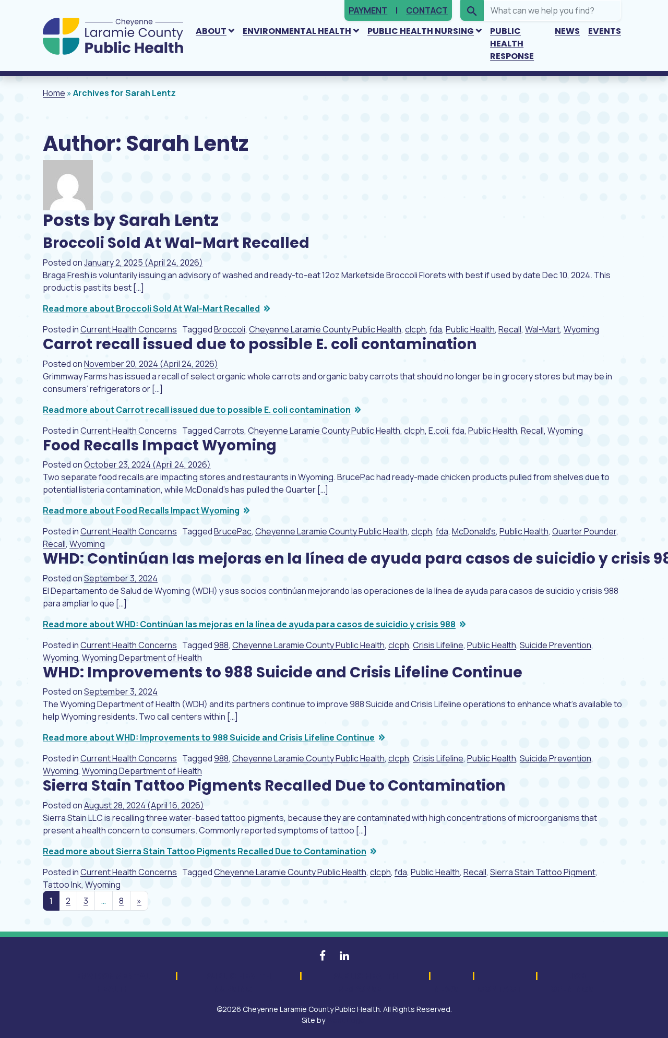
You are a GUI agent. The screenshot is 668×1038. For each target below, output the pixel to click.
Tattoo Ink (62, 884)
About (211, 31)
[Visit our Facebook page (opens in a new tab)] (323, 955)
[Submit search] (472, 10)
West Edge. (346, 1020)
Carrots (229, 430)
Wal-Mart (542, 329)
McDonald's (474, 531)
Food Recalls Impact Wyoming (160, 445)
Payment (368, 10)
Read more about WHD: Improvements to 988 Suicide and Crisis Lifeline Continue (209, 737)
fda (436, 329)
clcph (415, 329)
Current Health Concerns (128, 329)
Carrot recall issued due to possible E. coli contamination (259, 344)
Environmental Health (297, 31)
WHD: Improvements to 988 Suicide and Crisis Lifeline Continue (282, 672)
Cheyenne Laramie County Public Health (325, 329)
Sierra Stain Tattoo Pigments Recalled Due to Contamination (274, 785)
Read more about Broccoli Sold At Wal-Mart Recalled (151, 308)
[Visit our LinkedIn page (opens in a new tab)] (344, 955)
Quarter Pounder (584, 531)
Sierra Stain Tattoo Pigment (542, 872)
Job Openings (572, 982)
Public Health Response (512, 43)
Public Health (470, 329)
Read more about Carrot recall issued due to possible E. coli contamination (197, 409)
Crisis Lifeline (438, 645)
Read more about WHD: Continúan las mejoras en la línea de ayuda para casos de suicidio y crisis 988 (249, 624)
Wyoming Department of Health (142, 657)
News (567, 31)
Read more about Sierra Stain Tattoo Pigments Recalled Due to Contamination (204, 851)
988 (221, 645)
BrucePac (233, 531)
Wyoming (581, 329)
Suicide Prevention (555, 645)
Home (54, 93)
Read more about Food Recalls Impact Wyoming (141, 510)
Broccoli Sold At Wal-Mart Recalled (176, 243)
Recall (509, 329)
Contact (427, 10)
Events (604, 31)
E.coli (438, 430)
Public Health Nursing (420, 31)
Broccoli (229, 329)
